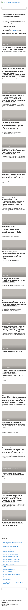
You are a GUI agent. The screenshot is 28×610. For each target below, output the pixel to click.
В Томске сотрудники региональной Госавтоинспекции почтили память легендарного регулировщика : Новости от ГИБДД (13, 255)
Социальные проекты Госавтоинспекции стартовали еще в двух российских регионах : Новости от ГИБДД (14, 151)
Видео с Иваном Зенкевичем (10, 556)
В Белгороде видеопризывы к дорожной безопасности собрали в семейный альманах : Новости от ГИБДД (14, 425)
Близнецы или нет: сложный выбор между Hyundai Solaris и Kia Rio (14, 48)
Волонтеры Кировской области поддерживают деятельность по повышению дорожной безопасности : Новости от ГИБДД (14, 450)
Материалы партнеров (9, 569)
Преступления (7, 579)
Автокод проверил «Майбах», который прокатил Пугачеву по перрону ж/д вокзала (13, 523)
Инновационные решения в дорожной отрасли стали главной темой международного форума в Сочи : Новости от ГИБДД (14, 303)
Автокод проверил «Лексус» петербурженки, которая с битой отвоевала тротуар (13, 280)
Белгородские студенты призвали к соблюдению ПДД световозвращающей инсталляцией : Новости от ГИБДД (14, 373)
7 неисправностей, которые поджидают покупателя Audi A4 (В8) (13, 474)
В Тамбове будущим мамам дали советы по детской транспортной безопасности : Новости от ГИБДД (14, 175)
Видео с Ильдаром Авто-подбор (11, 559)
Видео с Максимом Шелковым (11, 561)
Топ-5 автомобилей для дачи (12, 351)
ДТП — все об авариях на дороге (11, 566)
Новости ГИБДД (7, 571)
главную (14, 30)
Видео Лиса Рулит (8, 549)
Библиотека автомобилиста (10, 546)
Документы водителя (8, 564)
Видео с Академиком (8, 551)
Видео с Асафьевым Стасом (10, 554)
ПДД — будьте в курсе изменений (11, 574)
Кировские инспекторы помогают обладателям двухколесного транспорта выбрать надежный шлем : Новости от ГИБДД (13, 328)
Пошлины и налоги (8, 577)
